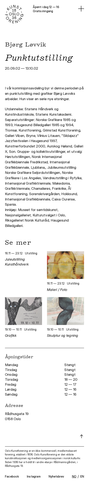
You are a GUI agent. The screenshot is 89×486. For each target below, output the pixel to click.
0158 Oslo (13, 419)
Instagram (34, 476)
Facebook (12, 476)
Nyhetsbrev (56, 476)
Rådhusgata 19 (17, 413)
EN (82, 476)
